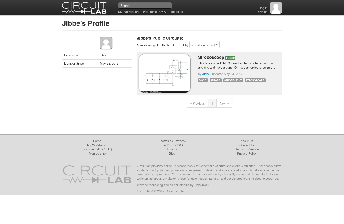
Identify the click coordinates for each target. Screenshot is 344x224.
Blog (172, 153)
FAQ (109, 149)
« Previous (197, 103)
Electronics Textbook (172, 140)
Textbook (177, 11)
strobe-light (233, 80)
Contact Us (247, 145)
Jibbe (206, 73)
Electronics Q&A (154, 11)
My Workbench (128, 11)
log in (263, 8)
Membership (97, 153)
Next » (224, 103)
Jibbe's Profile (86, 23)
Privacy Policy (247, 153)
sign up (262, 12)
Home (97, 140)
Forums (172, 149)
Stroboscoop (211, 57)
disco (202, 80)
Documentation (93, 149)
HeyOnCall (201, 185)
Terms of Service (247, 149)
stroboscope (255, 80)
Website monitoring (150, 185)
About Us (247, 140)
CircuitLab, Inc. (176, 191)
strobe (215, 80)
